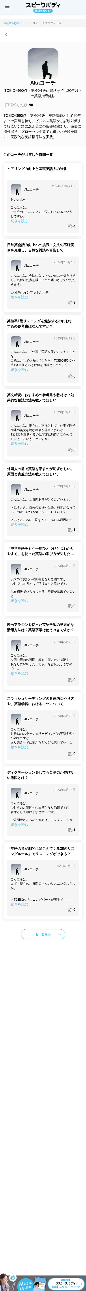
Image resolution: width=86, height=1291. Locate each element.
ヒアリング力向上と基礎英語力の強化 (37, 169)
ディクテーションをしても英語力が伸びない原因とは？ (40, 775)
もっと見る (43, 934)
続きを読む (19, 221)
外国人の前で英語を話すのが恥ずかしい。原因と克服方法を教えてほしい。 (40, 471)
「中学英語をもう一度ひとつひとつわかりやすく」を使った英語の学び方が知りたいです (40, 552)
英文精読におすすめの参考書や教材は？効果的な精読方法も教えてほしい (40, 397)
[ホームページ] (6, 34)
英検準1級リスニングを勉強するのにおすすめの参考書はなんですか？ (40, 323)
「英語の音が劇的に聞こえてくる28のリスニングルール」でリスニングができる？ (41, 851)
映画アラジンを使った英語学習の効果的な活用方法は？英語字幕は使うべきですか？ (40, 627)
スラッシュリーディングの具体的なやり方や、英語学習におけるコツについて (40, 701)
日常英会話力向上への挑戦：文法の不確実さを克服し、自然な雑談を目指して (40, 247)
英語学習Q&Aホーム (16, 23)
